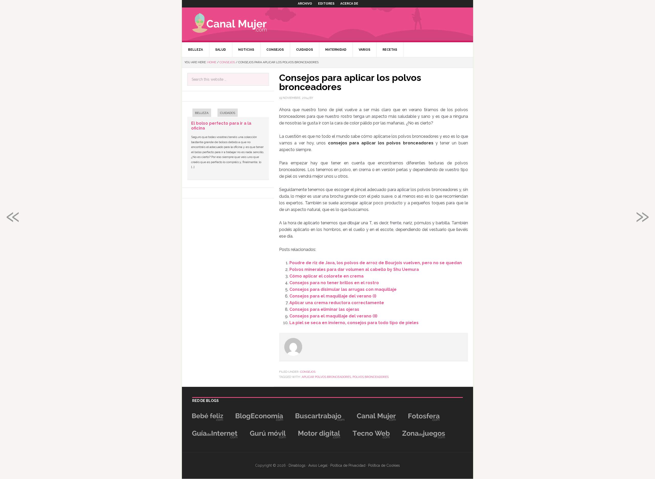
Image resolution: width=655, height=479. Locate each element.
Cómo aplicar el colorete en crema (326, 276)
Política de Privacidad (347, 465)
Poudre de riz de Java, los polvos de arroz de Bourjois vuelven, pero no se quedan (375, 262)
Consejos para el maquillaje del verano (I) (332, 296)
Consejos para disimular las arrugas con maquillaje (343, 289)
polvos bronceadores (371, 377)
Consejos (307, 372)
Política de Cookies (384, 465)
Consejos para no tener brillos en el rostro (334, 282)
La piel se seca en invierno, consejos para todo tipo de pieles (354, 322)
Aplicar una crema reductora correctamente (336, 302)
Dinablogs (297, 465)
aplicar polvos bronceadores (326, 377)
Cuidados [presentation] (227, 113)
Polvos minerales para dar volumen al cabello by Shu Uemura (354, 269)
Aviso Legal (318, 465)
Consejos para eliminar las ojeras (324, 309)
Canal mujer (237, 24)
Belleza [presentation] (202, 113)
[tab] (199, 113)
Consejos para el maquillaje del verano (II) (333, 316)
